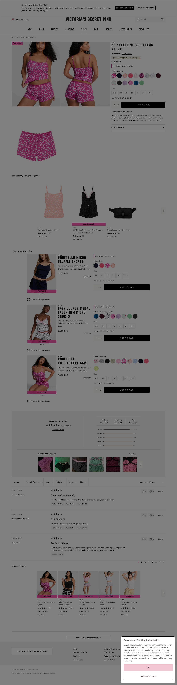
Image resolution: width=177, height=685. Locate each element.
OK (148, 667)
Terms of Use (166, 658)
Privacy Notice (151, 658)
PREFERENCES (148, 676)
